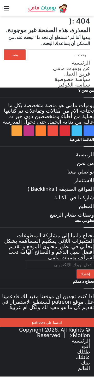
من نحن (85, 163)
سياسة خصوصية (72, 79)
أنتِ (86, 346)
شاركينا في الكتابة (74, 197)
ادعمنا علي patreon (47, 322)
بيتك (85, 363)
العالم (84, 368)
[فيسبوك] (89, 130)
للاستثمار (84, 180)
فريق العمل (77, 74)
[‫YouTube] (53, 130)
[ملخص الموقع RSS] (16, 130)
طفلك (83, 352)
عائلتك (83, 357)
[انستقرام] (29, 130)
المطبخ (86, 206)
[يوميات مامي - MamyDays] (47, 8)
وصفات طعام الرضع (72, 215)
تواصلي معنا (80, 172)
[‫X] (77, 130)
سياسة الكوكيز (74, 85)
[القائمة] (6, 10)
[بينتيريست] (65, 130)
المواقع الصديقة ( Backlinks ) (60, 189)
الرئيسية (81, 63)
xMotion (80, 335)
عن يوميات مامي (71, 68)
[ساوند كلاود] (41, 130)
